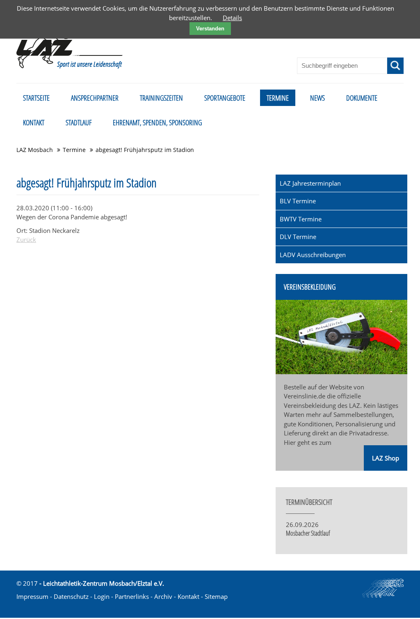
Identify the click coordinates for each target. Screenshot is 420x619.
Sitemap (216, 596)
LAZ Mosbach (34, 150)
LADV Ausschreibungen (313, 255)
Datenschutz (71, 596)
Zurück (26, 239)
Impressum (32, 596)
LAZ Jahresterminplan (310, 183)
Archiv (163, 596)
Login (102, 596)
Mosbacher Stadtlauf (308, 533)
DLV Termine (298, 236)
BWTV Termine (301, 219)
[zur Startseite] (69, 42)
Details (232, 18)
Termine (74, 150)
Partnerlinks (132, 596)
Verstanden (210, 28)
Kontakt (188, 596)
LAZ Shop (385, 458)
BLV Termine (298, 201)
